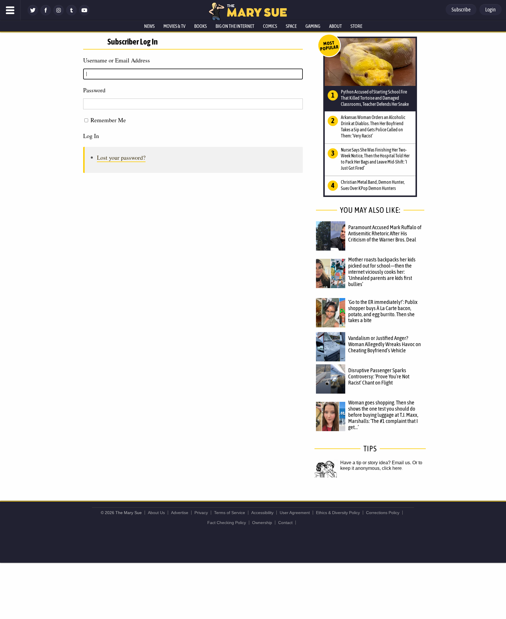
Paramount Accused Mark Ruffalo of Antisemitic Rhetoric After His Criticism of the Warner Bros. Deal (384, 233)
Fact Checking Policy (226, 522)
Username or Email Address (116, 60)
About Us (156, 512)
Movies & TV (174, 26)
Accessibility (262, 512)
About (335, 26)
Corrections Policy (382, 512)
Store (356, 26)
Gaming (312, 26)
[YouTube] (84, 13)
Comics (270, 26)
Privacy (201, 512)
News (149, 26)
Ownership (262, 522)
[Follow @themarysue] (33, 13)
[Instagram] (58, 13)
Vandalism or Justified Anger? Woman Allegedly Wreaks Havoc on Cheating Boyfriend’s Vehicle (384, 344)
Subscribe (461, 9)
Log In (91, 136)
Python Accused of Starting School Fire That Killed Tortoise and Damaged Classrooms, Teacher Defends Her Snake (375, 98)
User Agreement (295, 512)
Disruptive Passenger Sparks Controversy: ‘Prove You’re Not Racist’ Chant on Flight (378, 376)
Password (94, 90)
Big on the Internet (235, 26)
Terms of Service (229, 512)
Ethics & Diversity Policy (338, 512)
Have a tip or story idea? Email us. (375, 462)
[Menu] (10, 10)
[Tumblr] (71, 13)
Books (200, 26)
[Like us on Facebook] (45, 13)
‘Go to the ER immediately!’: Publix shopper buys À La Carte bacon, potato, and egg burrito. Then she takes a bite (383, 311)
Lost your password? (121, 157)
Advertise (179, 512)
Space (291, 26)
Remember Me (108, 120)
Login (490, 9)
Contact (285, 522)
